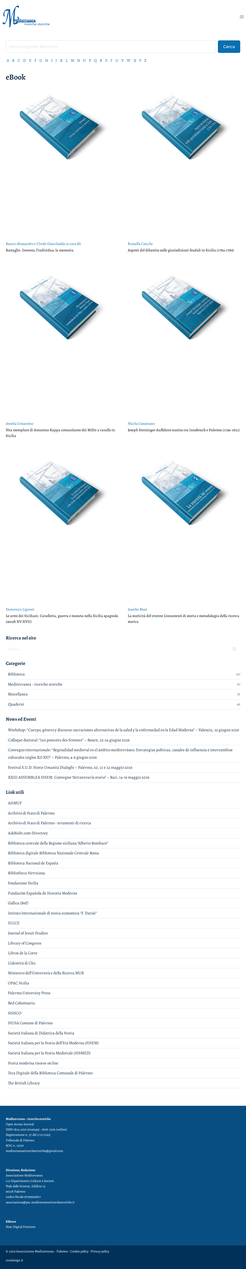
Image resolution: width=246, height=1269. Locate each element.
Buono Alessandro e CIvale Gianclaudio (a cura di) (43, 243)
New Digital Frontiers (21, 1227)
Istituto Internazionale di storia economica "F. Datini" (52, 913)
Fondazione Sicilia (23, 883)
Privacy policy (100, 1251)
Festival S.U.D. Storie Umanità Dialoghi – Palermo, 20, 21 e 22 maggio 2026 (70, 767)
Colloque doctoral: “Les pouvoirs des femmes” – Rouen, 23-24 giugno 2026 (69, 740)
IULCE (13, 923)
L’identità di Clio (21, 963)
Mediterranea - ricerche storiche (35, 684)
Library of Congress (24, 943)
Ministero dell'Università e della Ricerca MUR (46, 973)
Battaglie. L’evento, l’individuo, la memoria (40, 250)
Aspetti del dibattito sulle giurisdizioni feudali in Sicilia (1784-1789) (181, 250)
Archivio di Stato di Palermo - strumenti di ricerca (49, 823)
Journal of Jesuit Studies (28, 933)
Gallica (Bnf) (18, 903)
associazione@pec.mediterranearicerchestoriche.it (40, 1202)
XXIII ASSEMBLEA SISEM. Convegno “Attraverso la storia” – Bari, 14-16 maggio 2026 (78, 777)
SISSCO (14, 1013)
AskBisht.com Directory (28, 833)
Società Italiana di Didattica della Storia (41, 1033)
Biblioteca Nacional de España (33, 863)
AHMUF (15, 803)
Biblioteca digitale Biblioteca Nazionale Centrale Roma (53, 853)
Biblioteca (16, 674)
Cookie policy (78, 1251)
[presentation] (62, 161)
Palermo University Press (29, 993)
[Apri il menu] (241, 16)
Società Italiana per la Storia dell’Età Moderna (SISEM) (53, 1043)
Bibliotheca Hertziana (26, 873)
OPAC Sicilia (18, 983)
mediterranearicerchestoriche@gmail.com (34, 1151)
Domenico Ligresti (20, 609)
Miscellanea (18, 694)
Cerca (229, 46)
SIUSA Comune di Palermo (30, 1023)
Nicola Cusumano (141, 423)
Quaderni (16, 704)
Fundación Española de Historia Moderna (42, 893)
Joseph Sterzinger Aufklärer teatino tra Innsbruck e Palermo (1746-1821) (184, 430)
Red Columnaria (21, 1003)
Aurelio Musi (137, 609)
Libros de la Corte (22, 953)
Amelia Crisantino (19, 423)
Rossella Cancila (140, 243)
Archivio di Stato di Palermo (31, 813)
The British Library (24, 1083)
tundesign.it (14, 1260)
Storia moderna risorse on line (33, 1063)
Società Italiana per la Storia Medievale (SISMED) (49, 1053)
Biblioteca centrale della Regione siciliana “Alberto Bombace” (58, 843)
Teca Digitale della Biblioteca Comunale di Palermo (50, 1073)
